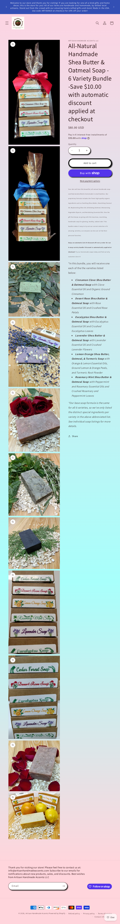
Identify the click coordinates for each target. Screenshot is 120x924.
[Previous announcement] (6, 6)
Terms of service (105, 913)
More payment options (90, 181)
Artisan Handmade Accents (37, 913)
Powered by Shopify (57, 913)
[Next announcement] (113, 6)
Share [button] (75, 436)
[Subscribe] (63, 886)
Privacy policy (89, 913)
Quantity (72, 144)
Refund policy (74, 913)
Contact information (103, 917)
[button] (6, 23)
